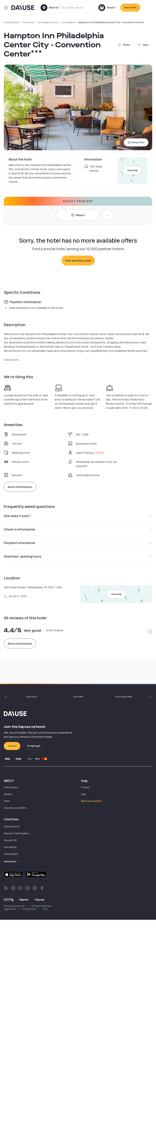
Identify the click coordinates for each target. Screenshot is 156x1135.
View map (132, 170)
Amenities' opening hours (22, 556)
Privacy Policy (29, 909)
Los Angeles (68, 22)
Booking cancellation (91, 801)
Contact (85, 787)
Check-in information (19, 529)
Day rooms (31, 696)
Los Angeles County (47, 22)
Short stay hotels (123, 696)
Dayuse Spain (11, 853)
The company (11, 787)
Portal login (33, 745)
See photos (138, 142)
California (27, 22)
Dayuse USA (10, 840)
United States (11, 22)
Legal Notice (10, 909)
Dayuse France (11, 826)
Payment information (19, 543)
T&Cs (45, 909)
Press (7, 801)
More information (20, 487)
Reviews (8, 794)
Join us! (12, 745)
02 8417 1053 (17, 596)
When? (80, 215)
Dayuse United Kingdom (16, 833)
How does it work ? (17, 516)
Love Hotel (78, 696)
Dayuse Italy (10, 847)
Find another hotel (78, 261)
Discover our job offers (15, 807)
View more (11, 359)
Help (83, 794)
